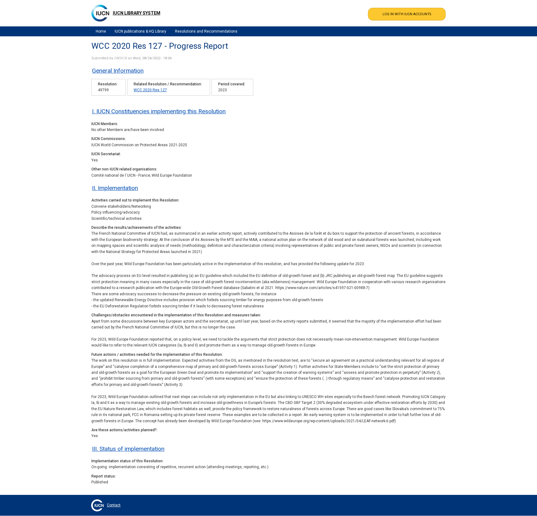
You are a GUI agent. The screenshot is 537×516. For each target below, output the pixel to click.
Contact (114, 505)
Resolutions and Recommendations (206, 31)
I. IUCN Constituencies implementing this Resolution (159, 111)
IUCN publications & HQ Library (140, 31)
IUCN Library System (136, 13)
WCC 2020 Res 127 (150, 90)
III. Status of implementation (128, 448)
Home (101, 31)
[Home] (100, 13)
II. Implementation (115, 188)
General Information (118, 70)
